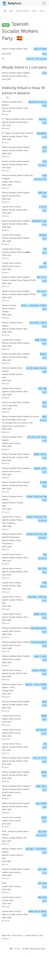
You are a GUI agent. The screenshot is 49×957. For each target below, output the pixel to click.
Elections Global (22, 11)
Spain (34, 11)
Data (11, 11)
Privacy (17, 949)
